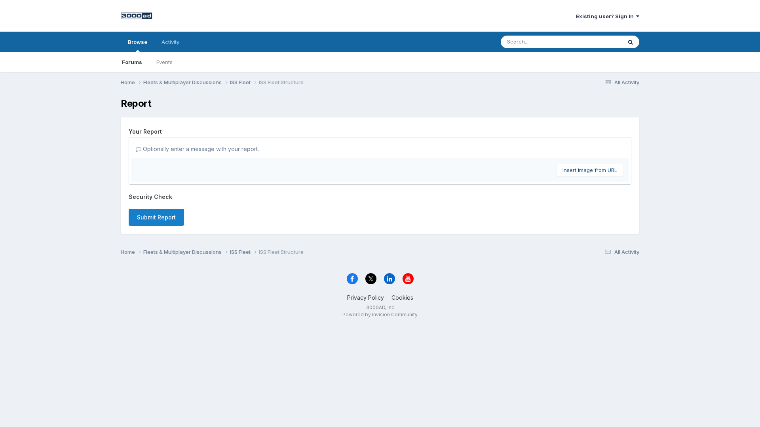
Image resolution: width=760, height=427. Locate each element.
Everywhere (597, 42)
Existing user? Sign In (606, 16)
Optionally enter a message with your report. (200, 148)
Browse (137, 42)
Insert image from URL (589, 170)
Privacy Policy (365, 297)
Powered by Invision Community (380, 314)
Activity (170, 42)
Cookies (402, 297)
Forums (132, 62)
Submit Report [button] (156, 217)
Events (164, 62)
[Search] (630, 42)
